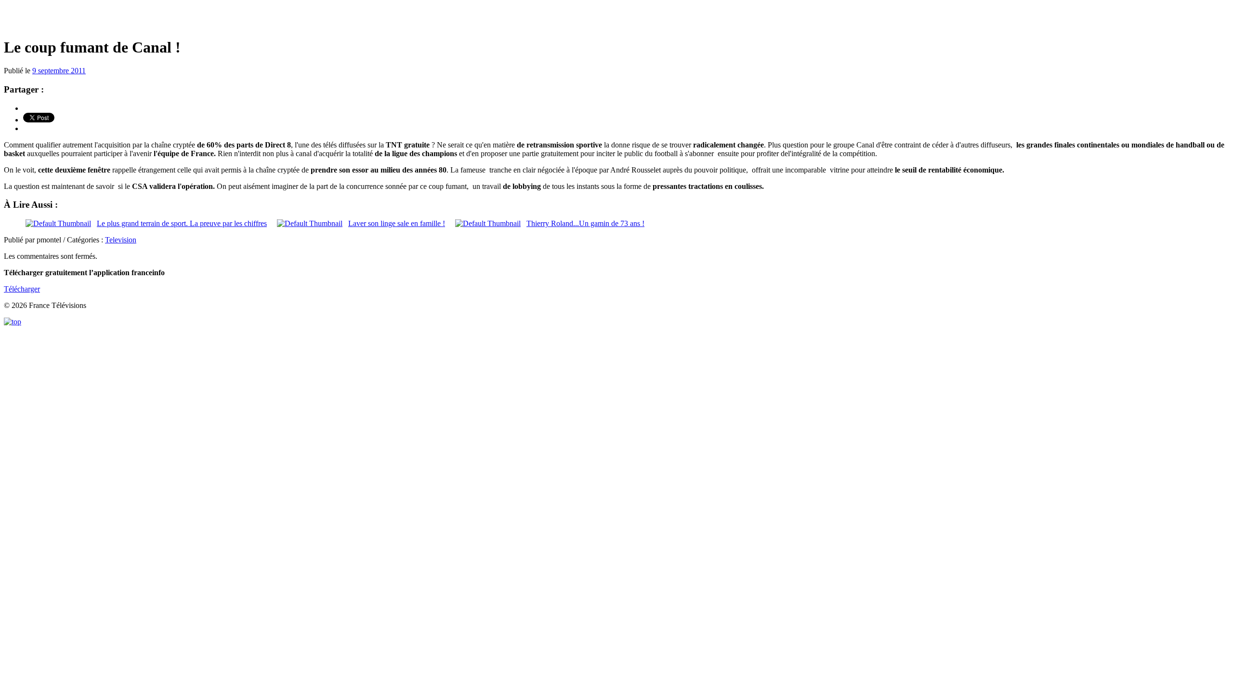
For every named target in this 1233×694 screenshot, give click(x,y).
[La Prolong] (616, 19)
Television (120, 240)
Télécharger (22, 289)
